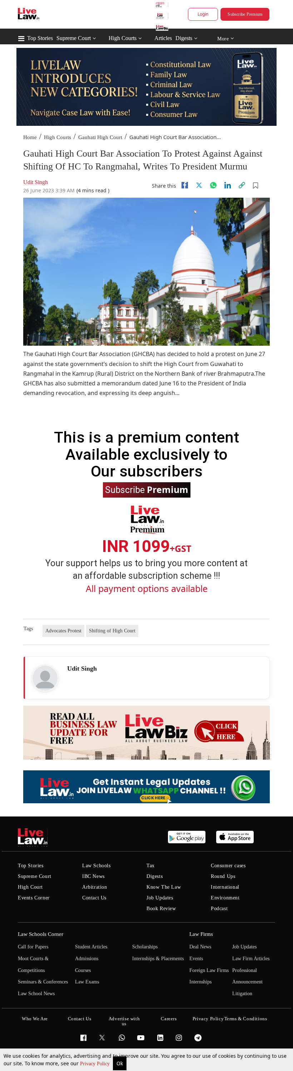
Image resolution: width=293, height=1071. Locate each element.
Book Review (161, 908)
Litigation (242, 993)
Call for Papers (33, 946)
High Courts (122, 38)
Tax (150, 865)
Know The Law (163, 887)
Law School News (36, 993)
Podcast (219, 908)
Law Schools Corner (40, 934)
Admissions (86, 958)
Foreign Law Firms (209, 970)
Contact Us (94, 897)
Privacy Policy (95, 1063)
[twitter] (199, 185)
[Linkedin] (227, 185)
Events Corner (34, 897)
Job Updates (159, 897)
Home (30, 137)
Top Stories (40, 38)
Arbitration (94, 887)
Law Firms (201, 934)
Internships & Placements (158, 958)
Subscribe (146, 489)
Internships (200, 981)
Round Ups (223, 876)
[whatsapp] (213, 185)
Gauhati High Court (100, 137)
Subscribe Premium (245, 14)
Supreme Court (73, 38)
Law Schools (96, 865)
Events (196, 958)
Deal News (200, 946)
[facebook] (185, 185)
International (225, 887)
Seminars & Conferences (43, 981)
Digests (183, 38)
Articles (163, 38)
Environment (225, 897)
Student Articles (91, 946)
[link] (242, 185)
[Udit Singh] (45, 678)
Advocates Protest (63, 630)
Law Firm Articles (250, 958)
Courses (83, 970)
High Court (30, 887)
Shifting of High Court (112, 630)
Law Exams (87, 981)
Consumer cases (228, 865)
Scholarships (145, 946)
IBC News (93, 876)
